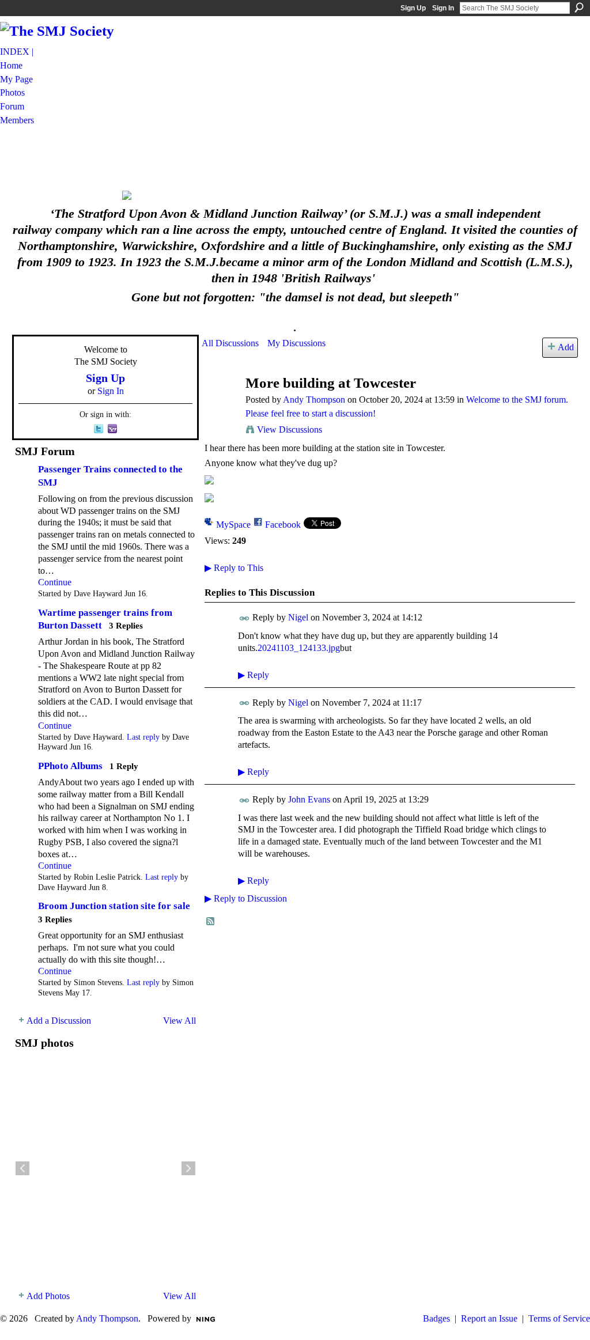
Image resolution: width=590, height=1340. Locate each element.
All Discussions (230, 343)
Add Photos (48, 1296)
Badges (436, 1318)
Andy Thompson (314, 399)
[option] (105, 1168)
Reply (253, 675)
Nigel (298, 617)
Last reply (143, 737)
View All (179, 1020)
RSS (211, 922)
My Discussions (296, 343)
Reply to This (234, 568)
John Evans (309, 799)
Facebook (283, 524)
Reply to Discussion (246, 898)
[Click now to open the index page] (295, 195)
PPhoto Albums (70, 765)
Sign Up (413, 8)
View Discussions (289, 429)
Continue (54, 582)
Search (579, 7)
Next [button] (188, 1168)
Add (566, 347)
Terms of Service (559, 1318)
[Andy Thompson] (220, 405)
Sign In (443, 8)
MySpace (233, 524)
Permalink (244, 618)
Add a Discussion (59, 1020)
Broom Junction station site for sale (114, 905)
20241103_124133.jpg (299, 648)
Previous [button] (22, 1168)
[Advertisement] (295, 157)
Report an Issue (489, 1318)
